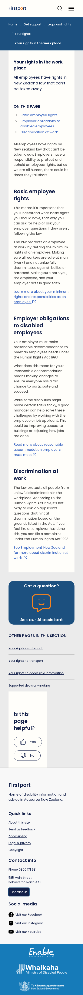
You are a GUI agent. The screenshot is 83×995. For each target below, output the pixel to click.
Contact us (18, 892)
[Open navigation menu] (71, 8)
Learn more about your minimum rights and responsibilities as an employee (41, 296)
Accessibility (18, 836)
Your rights (23, 34)
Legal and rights (59, 24)
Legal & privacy (20, 843)
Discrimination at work (39, 132)
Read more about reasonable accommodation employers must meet (38, 449)
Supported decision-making (29, 685)
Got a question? (41, 586)
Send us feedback (22, 829)
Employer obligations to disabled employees (40, 124)
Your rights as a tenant (26, 648)
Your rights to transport (26, 661)
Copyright (16, 850)
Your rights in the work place (38, 43)
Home (13, 24)
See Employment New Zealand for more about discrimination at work (41, 552)
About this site (19, 822)
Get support (33, 24)
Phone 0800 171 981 (22, 869)
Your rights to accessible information (36, 673)
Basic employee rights (38, 115)
